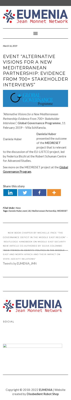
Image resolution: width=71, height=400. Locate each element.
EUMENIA (45, 389)
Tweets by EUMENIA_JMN (19, 263)
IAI (29, 211)
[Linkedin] (10, 192)
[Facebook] (39, 192)
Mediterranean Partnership (44, 211)
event (24, 211)
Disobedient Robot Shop (43, 394)
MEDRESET (62, 211)
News (18, 208)
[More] (54, 192)
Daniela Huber (15, 211)
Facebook (7, 334)
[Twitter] (25, 192)
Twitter (15, 334)
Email (24, 334)
